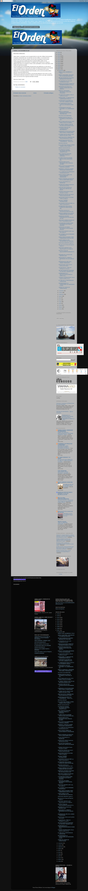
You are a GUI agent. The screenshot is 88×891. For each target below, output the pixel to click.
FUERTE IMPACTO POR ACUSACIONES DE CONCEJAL (66, 241)
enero (60, 308)
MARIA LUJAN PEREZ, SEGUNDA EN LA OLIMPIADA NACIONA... (66, 75)
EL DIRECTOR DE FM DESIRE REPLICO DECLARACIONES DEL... (65, 159)
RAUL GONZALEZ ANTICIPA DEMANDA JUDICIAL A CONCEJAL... (65, 155)
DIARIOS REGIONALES (40, 647)
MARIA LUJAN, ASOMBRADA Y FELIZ (66, 633)
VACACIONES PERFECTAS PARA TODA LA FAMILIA (66, 198)
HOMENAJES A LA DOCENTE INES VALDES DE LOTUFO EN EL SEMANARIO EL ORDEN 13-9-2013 (68, 417)
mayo (60, 301)
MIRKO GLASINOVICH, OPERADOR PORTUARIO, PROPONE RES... (65, 112)
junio (60, 299)
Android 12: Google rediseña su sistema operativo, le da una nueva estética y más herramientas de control (65, 536)
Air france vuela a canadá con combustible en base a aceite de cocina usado (65, 544)
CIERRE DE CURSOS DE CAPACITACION (64, 288)
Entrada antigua (48, 93)
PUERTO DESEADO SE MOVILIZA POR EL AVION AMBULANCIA (66, 179)
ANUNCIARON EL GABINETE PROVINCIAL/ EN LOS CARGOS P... (66, 258)
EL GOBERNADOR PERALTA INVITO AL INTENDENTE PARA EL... (66, 104)
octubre (61, 292)
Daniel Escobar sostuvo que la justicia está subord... (65, 265)
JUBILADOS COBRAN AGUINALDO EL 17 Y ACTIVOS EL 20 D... (66, 221)
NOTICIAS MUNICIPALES (40, 642)
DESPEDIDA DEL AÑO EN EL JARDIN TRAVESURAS (65, 262)
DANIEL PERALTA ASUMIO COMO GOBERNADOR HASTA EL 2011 (66, 238)
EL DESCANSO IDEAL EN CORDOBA (43, 645)
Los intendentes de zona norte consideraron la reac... (65, 81)
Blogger (53, 887)
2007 (59, 68)
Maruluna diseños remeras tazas (42, 643)
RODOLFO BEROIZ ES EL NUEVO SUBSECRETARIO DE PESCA (66, 214)
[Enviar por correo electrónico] (33, 81)
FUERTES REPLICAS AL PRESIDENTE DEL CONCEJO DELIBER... (66, 163)
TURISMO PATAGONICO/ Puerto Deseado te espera (66, 192)
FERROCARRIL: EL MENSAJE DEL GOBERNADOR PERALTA (66, 98)
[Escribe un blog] (34, 81)
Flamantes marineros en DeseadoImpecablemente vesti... (66, 211)
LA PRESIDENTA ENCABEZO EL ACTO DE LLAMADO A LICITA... (66, 101)
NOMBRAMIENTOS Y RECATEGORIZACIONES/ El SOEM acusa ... (65, 274)
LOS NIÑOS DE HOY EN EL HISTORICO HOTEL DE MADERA (68, 485)
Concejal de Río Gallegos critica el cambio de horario (66, 95)
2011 (59, 61)
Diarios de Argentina (60, 608)
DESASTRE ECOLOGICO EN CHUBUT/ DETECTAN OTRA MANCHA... (65, 87)
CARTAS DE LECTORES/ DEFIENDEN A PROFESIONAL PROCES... (66, 228)
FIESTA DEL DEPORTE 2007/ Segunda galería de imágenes (66, 248)
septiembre (61, 294)
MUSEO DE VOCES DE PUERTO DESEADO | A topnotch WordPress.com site (65, 493)
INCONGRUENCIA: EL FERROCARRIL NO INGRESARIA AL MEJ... (66, 284)
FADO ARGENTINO (62, 470)
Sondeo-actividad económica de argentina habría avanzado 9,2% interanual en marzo (63, 540)
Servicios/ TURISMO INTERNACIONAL (63, 201)
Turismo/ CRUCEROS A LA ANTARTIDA (64, 182)
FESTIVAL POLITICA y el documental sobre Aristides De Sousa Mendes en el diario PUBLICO (65, 501)
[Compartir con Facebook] (37, 81)
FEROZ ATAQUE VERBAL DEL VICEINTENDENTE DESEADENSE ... (65, 175)
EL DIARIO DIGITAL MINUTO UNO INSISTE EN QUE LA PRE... (66, 135)
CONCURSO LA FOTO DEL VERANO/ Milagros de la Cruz (68, 514)
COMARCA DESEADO (39, 653)
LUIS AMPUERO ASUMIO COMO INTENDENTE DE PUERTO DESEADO (66, 224)
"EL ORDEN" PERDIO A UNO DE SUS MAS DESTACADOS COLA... (66, 125)
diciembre (61, 70)
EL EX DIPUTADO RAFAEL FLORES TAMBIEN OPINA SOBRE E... (66, 145)
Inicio (35, 93)
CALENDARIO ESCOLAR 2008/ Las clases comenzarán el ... (66, 204)
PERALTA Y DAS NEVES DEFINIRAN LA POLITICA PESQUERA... (65, 91)
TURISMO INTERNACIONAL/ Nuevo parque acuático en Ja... (67, 278)
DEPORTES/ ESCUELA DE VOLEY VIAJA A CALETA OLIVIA (66, 195)
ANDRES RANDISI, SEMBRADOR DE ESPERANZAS (65, 431)
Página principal (17, 27)
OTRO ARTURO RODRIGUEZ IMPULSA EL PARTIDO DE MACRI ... (65, 188)
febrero (60, 307)
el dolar (60, 574)
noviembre (61, 290)
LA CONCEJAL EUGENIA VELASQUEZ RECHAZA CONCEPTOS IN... (64, 150)
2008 (59, 67)
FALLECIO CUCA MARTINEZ (65, 115)
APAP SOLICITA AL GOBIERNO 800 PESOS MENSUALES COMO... (66, 138)
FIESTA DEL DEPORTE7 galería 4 (66, 242)
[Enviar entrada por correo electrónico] (30, 81)
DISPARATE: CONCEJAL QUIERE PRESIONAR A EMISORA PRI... (66, 169)
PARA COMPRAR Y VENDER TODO (42, 640)
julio (60, 298)
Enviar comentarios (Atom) (25, 95)
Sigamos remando (62, 521)
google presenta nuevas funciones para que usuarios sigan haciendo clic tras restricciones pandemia (65, 547)
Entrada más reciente (19, 93)
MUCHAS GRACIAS (63, 143)
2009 (59, 65)
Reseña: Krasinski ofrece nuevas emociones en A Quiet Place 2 (63, 551)
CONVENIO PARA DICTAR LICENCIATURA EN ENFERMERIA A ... (64, 128)
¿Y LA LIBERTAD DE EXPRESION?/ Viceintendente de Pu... (66, 172)
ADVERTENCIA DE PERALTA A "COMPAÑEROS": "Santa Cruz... (66, 141)
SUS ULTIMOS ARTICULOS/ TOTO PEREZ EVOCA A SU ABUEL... (66, 122)
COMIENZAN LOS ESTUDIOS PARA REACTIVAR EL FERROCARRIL (67, 132)
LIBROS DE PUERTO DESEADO (31, 27)
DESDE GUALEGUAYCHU (64, 147)
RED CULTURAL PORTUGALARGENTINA (63, 498)
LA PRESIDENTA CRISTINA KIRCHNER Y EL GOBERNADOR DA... (66, 108)
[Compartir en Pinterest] (38, 81)
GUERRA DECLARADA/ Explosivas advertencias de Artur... (66, 185)
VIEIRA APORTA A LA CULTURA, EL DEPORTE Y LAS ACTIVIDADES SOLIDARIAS (42, 637)
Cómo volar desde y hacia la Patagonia (43, 651)
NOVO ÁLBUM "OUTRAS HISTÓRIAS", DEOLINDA (63, 472)
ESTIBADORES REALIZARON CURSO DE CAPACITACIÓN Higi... (65, 207)
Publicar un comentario (20, 87)
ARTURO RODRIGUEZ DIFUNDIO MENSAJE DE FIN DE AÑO (66, 78)
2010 (59, 63)
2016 (59, 52)
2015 (59, 54)
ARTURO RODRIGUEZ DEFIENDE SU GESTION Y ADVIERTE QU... (66, 271)
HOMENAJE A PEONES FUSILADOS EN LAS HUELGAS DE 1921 (66, 217)
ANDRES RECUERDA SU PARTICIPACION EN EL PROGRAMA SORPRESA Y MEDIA (65, 433)
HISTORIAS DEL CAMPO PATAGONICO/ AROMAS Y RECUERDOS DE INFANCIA (64, 447)
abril (60, 303)
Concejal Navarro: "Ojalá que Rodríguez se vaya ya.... (65, 268)
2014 (59, 56)
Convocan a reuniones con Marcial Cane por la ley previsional (65, 404)
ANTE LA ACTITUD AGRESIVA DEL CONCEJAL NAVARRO (66, 166)
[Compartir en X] (35, 81)
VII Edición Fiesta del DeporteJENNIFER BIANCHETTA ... (66, 251)
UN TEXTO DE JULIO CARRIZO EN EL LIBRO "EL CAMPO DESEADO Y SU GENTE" (65, 460)
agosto (60, 296)
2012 (59, 59)
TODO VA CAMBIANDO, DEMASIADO (63, 523)
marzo (60, 305)
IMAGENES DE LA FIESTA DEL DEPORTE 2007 (65, 255)
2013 (59, 57)
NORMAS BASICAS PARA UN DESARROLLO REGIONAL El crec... (66, 118)
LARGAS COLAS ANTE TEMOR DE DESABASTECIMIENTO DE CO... (66, 84)
